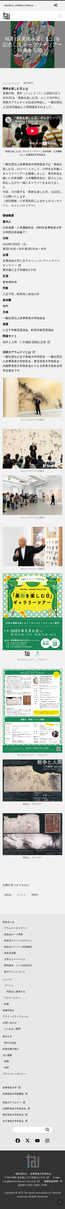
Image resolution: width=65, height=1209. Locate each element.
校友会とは (8, 922)
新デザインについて (14, 972)
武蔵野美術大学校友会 (14, 1109)
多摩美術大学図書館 (13, 1094)
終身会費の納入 (11, 1049)
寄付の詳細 (10, 1043)
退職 (6, 1061)
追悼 (6, 1068)
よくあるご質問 (12, 1029)
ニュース (7, 979)
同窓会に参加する (15, 992)
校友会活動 (10, 953)
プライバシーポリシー (14, 1074)
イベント (21, 895)
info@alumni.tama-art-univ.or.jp (19, 1181)
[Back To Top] (59, 1202)
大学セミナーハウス (14, 959)
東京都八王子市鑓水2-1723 (31, 1178)
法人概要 (7, 1055)
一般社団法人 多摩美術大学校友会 (18, 5)
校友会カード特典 (13, 935)
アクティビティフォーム (15, 1017)
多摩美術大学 (10, 1088)
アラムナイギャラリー (16, 928)
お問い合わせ (10, 1023)
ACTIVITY (28, 83)
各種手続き (8, 1010)
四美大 (35, 895)
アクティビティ (12, 998)
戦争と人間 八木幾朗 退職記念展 (24, 342)
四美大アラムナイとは (17, 352)
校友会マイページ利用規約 (18, 947)
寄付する (7, 1037)
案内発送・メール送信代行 (18, 965)
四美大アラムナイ (12, 1103)
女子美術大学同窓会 (13, 1121)
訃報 (6, 1004)
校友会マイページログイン (18, 941)
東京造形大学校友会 (13, 1115)
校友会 (8, 895)
